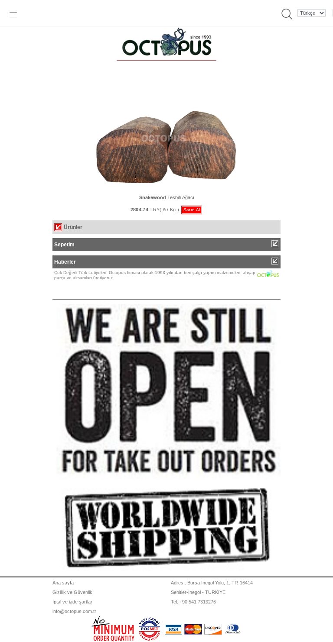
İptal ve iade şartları (73, 601)
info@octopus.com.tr (74, 611)
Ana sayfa (63, 582)
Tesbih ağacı (166, 197)
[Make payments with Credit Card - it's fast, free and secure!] (150, 628)
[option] (166, 324)
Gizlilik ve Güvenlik (72, 592)
